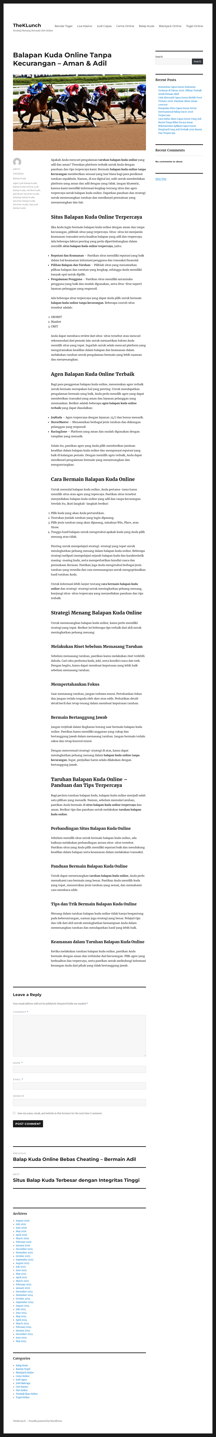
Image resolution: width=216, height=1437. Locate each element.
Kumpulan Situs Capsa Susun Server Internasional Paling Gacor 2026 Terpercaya (177, 112)
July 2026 (21, 1224)
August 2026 (23, 1220)
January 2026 (23, 1245)
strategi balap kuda (23, 197)
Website (18, 1096)
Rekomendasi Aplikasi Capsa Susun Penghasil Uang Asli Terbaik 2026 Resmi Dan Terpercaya (180, 130)
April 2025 (21, 1277)
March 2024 (22, 1323)
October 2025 (23, 1256)
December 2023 (24, 1334)
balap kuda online (23, 186)
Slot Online (22, 1390)
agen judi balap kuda (25, 183)
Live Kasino (84, 26)
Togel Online (194, 26)
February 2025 (23, 1284)
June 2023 (21, 1337)
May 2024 (21, 1316)
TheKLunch (27, 25)
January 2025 (23, 1288)
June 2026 (21, 1227)
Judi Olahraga (23, 1383)
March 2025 (22, 1281)
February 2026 (24, 1242)
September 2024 (24, 1302)
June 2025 (21, 1270)
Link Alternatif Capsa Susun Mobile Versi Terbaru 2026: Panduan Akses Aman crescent (180, 101)
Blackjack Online (170, 26)
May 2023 (21, 1341)
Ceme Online (125, 26)
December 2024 (24, 1291)
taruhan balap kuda (24, 200)
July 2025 (21, 1266)
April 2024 (21, 1320)
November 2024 (24, 1295)
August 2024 (22, 1305)
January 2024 (23, 1330)
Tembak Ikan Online (27, 1393)
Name (18, 1063)
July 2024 (21, 1309)
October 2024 (23, 1298)
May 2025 (21, 1273)
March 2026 (22, 1238)
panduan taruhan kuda (26, 193)
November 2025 (24, 1252)
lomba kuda (33, 190)
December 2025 (24, 1249)
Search (159, 56)
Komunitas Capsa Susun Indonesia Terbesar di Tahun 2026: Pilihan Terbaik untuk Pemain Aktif (180, 91)
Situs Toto (160, 179)
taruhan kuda (20, 204)
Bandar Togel (63, 26)
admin (16, 169)
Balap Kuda (146, 26)
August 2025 (22, 1263)
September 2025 (24, 1259)
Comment (20, 1012)
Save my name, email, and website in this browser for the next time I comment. (60, 1113)
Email (18, 1079)
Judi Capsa (104, 26)
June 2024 (21, 1312)
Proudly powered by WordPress (45, 1421)
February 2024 (23, 1327)
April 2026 (21, 1234)
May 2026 (21, 1231)
